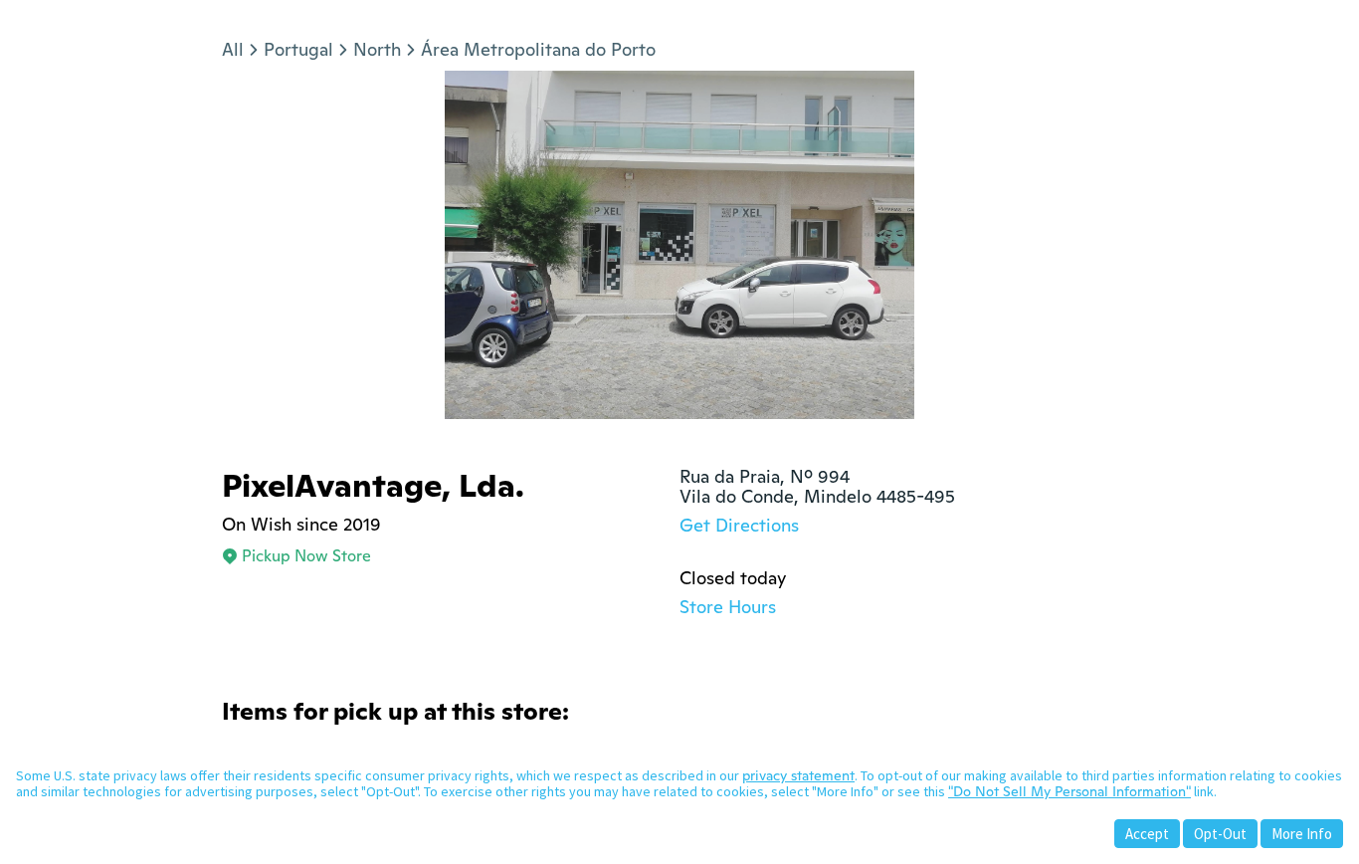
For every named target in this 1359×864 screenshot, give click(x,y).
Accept (1147, 833)
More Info (1301, 833)
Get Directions (739, 525)
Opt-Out (1220, 833)
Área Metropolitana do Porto (538, 49)
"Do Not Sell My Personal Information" (1069, 791)
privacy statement (798, 775)
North (377, 49)
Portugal (298, 49)
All (233, 49)
